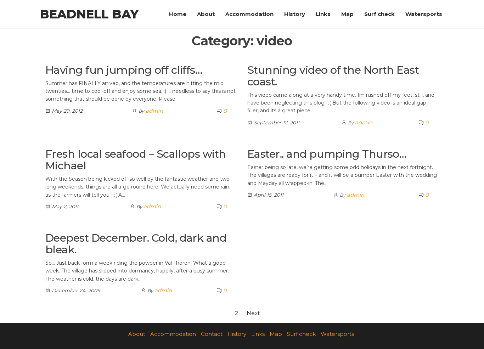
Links (323, 14)
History (294, 14)
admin (154, 110)
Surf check (379, 14)
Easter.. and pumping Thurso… (326, 154)
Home (177, 14)
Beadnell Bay (89, 14)
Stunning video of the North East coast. (333, 75)
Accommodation (249, 14)
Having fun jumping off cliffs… (123, 70)
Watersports (423, 14)
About (206, 14)
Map (347, 14)
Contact (212, 334)
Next (253, 313)
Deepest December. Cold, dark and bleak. (135, 243)
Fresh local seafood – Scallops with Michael (135, 159)
